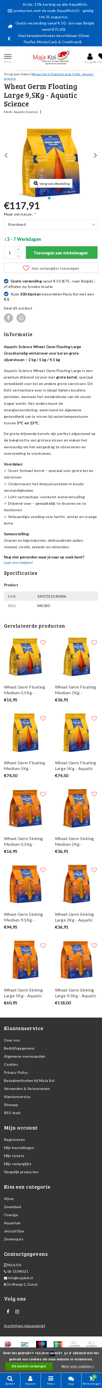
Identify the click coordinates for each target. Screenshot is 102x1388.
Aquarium (12, 1223)
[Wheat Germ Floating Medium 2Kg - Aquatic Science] (76, 656)
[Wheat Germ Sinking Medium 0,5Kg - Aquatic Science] (25, 807)
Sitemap (11, 1104)
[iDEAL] (10, 1346)
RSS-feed (12, 1113)
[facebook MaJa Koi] (8, 1312)
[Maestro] (43, 1346)
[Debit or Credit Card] (92, 1346)
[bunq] (60, 1346)
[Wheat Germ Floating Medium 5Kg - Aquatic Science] (25, 732)
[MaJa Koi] (51, 58)
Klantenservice (17, 1096)
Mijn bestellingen (19, 1147)
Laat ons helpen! (18, 562)
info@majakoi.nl (20, 1278)
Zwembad (12, 1206)
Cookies (11, 1064)
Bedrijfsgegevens (19, 1048)
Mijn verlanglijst (17, 1164)
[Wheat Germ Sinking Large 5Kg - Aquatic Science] (25, 959)
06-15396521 (17, 1271)
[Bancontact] (26, 1346)
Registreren (14, 1139)
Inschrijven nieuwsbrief (24, 1325)
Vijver (9, 1198)
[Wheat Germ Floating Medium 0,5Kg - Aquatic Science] (25, 656)
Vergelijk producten (21, 1172)
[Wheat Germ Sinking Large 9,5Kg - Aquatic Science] (76, 959)
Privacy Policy (16, 1072)
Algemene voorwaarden (25, 1056)
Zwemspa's (13, 1239)
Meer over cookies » (77, 1366)
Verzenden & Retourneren (27, 1088)
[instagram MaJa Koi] (17, 1312)
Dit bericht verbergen (29, 1366)
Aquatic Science (26, 112)
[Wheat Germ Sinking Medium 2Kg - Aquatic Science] (76, 807)
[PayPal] (76, 1346)
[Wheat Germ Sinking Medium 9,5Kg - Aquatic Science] (25, 883)
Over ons (12, 1040)
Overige (11, 1215)
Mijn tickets (14, 1155)
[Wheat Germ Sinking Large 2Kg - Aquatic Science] (76, 883)
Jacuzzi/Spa (14, 1231)
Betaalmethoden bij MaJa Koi (29, 1080)
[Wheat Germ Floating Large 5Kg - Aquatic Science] (76, 732)
